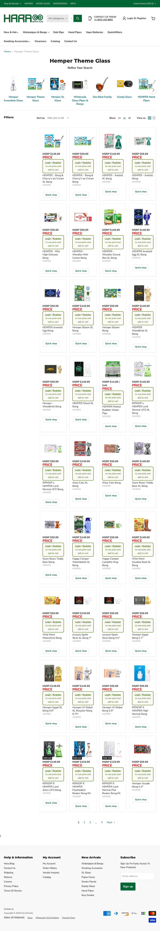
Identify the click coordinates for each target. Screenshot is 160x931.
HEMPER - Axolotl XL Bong (112, 177)
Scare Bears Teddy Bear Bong (52, 560)
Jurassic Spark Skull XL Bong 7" (81, 636)
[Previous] (7, 90)
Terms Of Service (13, 890)
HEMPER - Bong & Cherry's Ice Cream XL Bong (53, 179)
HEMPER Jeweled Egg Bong (52, 329)
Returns (8, 877)
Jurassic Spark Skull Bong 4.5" (111, 636)
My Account (49, 863)
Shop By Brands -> (12, 3)
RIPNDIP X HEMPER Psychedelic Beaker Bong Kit (81, 788)
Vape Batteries (94, 32)
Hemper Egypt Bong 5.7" (140, 636)
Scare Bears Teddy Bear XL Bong (142, 484)
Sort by (41, 118)
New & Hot (10, 32)
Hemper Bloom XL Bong (82, 329)
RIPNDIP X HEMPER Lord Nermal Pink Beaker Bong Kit (111, 788)
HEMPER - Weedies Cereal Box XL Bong (111, 255)
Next (110, 822)
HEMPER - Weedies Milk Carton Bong (80, 255)
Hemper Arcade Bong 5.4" (141, 785)
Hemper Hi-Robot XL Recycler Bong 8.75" (82, 711)
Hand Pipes (75, 32)
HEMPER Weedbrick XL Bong (140, 331)
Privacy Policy (11, 886)
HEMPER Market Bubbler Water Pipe (111, 410)
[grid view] (149, 118)
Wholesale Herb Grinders (47, 917)
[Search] (77, 18)
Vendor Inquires (51, 872)
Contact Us (70, 41)
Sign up (128, 886)
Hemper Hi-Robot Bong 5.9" (112, 709)
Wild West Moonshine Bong (52, 636)
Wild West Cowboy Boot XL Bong (141, 562)
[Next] (153, 90)
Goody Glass (88, 886)
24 (119, 118)
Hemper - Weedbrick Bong (51, 405)
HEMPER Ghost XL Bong (83, 405)
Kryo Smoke (88, 895)
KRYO (73, 3)
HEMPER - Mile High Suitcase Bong (51, 255)
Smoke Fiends (89, 881)
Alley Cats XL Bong (80, 484)
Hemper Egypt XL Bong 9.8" (52, 709)
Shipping (8, 872)
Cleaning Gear (68, 917)
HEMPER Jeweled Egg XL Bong (142, 253)
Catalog (55, 41)
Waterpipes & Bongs (35, 32)
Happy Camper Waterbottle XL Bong (81, 562)
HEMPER (28, 3)
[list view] (154, 118)
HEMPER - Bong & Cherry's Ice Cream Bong (83, 179)
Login (48, 162)
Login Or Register (136, 18)
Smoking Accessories (16, 41)
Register (57, 162)
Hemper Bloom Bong (111, 329)
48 (129, 118)
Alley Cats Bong (111, 482)
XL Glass (86, 872)
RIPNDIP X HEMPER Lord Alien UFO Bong (51, 787)
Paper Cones (88, 877)
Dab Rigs (58, 32)
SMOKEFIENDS (60, 3)
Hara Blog (9, 863)
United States (143, 3)
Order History (50, 868)
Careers (8, 881)
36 (124, 118)
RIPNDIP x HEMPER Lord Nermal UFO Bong (52, 486)
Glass (30, 917)
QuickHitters (115, 32)
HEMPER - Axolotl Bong (142, 177)
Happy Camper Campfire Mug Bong (110, 562)
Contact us (9, 909)
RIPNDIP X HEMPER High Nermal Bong (140, 711)
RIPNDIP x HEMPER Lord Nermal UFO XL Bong (141, 408)
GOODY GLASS (43, 3)
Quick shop (51, 194)
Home (7, 51)
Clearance (40, 41)
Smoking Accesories (92, 868)
